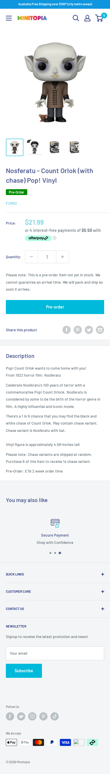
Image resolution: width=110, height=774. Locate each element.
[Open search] (76, 18)
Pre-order (55, 306)
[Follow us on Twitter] (21, 716)
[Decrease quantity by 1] (31, 257)
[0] (99, 18)
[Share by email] (100, 330)
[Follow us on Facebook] (10, 716)
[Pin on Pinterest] (78, 330)
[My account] (87, 18)
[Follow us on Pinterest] (43, 716)
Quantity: (13, 256)
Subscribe (24, 670)
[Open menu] (9, 18)
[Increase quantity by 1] (62, 257)
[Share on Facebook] (66, 330)
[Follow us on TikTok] (54, 716)
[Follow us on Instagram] (32, 716)
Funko (11, 203)
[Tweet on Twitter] (89, 330)
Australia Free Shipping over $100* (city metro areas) (55, 4)
